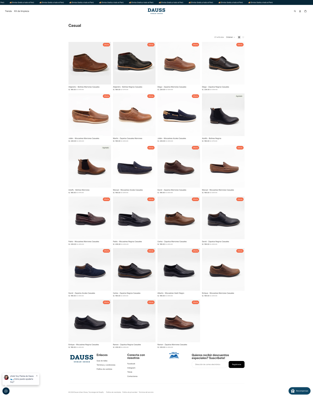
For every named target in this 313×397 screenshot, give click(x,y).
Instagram (131, 368)
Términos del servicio (146, 392)
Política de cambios (104, 369)
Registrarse (236, 364)
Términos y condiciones (106, 365)
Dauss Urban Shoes (81, 392)
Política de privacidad (129, 392)
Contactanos (132, 376)
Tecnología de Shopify (96, 392)
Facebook (131, 364)
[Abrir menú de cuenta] (300, 11)
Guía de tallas (102, 361)
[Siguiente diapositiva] (107, 63)
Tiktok (129, 372)
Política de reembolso (113, 392)
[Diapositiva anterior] (72, 63)
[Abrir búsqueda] (295, 11)
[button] (230, 37)
